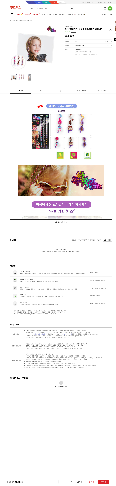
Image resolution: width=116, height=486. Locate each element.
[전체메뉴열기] (12, 14)
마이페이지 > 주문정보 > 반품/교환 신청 (35, 334)
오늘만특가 (36, 14)
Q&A (61, 91)
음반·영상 (27, 14)
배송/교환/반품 (81, 91)
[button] (110, 29)
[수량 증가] (65, 481)
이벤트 (55, 14)
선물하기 (79, 482)
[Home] (11, 20)
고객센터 (110, 2)
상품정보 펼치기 (60, 222)
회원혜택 (93, 2)
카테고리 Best (102, 91)
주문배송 (100, 2)
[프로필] (110, 8)
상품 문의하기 (107, 240)
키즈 (14, 20)
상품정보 (20, 91)
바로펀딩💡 (62, 14)
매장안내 (105, 2)
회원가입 (84, 2)
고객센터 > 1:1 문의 (67, 334)
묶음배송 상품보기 (92, 54)
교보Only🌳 (81, 14)
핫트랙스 (32, 8)
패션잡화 (21, 20)
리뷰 (40, 91)
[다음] (57, 50)
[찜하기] (71, 482)
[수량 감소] (60, 481)
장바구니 (91, 482)
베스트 (43, 14)
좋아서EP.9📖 (72, 14)
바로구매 (103, 482)
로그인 (88, 2)
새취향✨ (19, 14)
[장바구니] (104, 8)
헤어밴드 (29, 20)
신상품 (49, 14)
